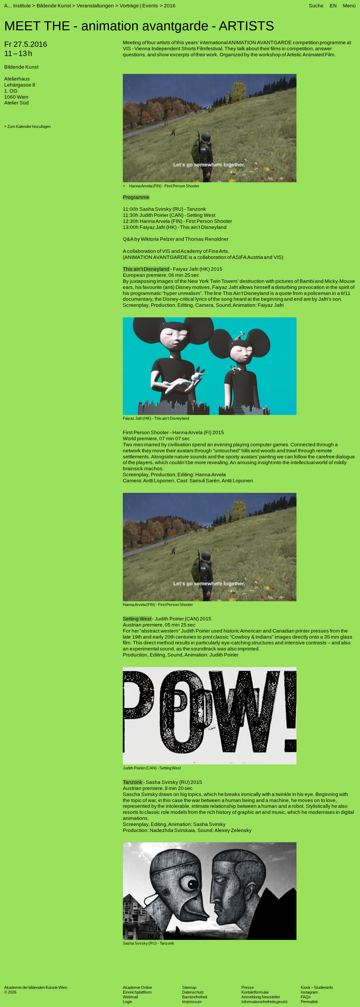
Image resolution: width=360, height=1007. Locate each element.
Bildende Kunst (54, 5)
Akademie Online (137, 987)
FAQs (306, 997)
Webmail (130, 997)
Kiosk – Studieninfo (317, 987)
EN (333, 5)
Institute (22, 5)
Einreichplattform (137, 992)
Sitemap (189, 987)
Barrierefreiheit (194, 997)
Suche (316, 5)
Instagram (309, 992)
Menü (349, 5)
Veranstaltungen (95, 5)
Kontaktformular (255, 992)
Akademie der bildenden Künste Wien (35, 987)
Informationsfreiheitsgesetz (264, 1001)
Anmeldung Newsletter (260, 997)
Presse (247, 987)
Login (127, 1001)
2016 (170, 5)
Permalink (309, 1001)
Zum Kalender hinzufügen (29, 126)
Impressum (192, 1001)
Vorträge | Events (139, 5)
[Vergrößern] (124, 186)
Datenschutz (193, 992)
